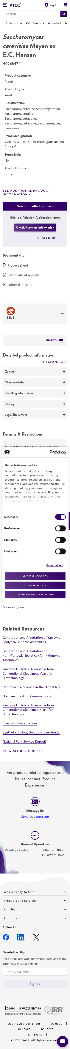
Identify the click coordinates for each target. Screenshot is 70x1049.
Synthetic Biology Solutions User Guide (31, 732)
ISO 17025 (47, 1029)
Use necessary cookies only (35, 594)
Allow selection (35, 585)
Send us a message (35, 817)
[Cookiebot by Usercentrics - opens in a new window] (50, 452)
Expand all (56, 362)
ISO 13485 (23, 1029)
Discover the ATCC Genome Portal (27, 696)
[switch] (60, 528)
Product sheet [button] (17, 265)
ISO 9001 (56, 1023)
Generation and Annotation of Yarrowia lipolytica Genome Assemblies (31, 640)
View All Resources (22, 751)
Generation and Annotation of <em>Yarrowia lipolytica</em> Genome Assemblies (31, 655)
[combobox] (31, 14)
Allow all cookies (35, 576)
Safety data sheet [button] (20, 285)
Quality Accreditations (24, 1023)
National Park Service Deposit (24, 741)
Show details (54, 565)
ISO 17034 (35, 1035)
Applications (14, 23)
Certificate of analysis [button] (23, 275)
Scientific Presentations (20, 723)
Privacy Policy (43, 492)
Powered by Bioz (14, 607)
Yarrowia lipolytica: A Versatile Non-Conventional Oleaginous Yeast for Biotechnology (28, 673)
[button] (63, 14)
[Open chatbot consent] (62, 1041)
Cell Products (35, 23)
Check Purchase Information (35, 227)
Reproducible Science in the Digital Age (31, 687)
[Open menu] (5, 5)
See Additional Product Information (26, 192)
